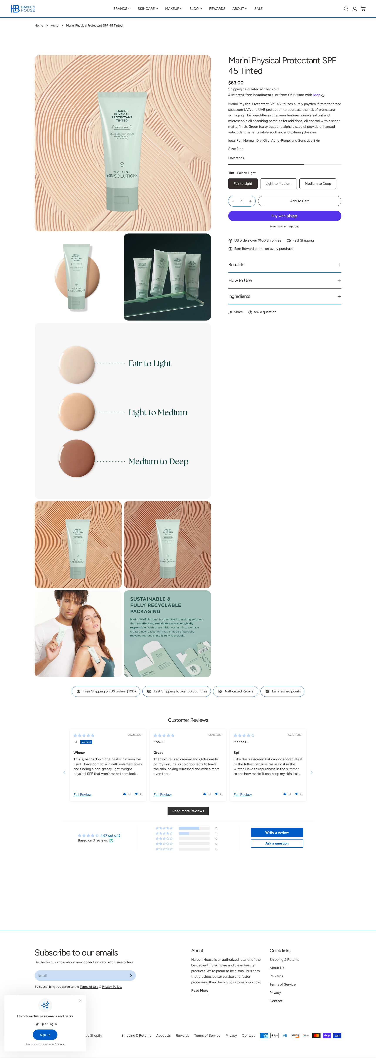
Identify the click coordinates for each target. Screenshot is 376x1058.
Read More (199, 990)
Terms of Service (283, 984)
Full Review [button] (83, 795)
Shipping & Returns (284, 959)
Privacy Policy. (112, 987)
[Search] (346, 8)
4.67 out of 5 (110, 835)
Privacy (275, 993)
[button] (124, 794)
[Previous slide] (64, 772)
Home (39, 25)
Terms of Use (89, 987)
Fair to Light (243, 184)
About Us (277, 968)
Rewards (276, 976)
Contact (276, 1001)
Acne (54, 25)
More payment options (284, 226)
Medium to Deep (318, 184)
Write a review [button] (277, 832)
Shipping (235, 89)
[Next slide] (311, 772)
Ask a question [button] (277, 843)
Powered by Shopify (86, 1035)
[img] (84, 735)
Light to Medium (278, 184)
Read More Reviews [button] (188, 811)
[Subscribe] (130, 975)
